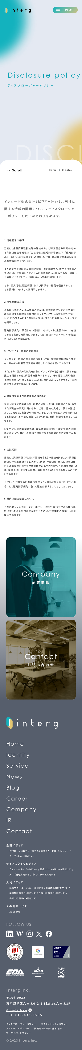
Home (53, 170)
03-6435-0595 (30, 198)
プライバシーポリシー (17, 1028)
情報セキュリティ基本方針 (48, 1028)
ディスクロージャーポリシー (21, 1024)
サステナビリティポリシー (54, 1024)
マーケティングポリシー (18, 1032)
